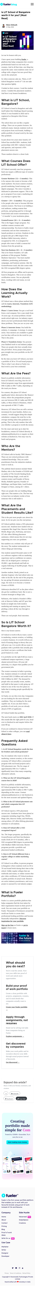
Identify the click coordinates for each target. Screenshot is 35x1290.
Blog (3, 1229)
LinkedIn (15, 1093)
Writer (3, 1250)
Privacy (7, 1272)
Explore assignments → (15, 1035)
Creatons (22, 1223)
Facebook (9, 1098)
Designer (4, 1253)
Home (3, 1217)
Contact (4, 1223)
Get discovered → (13, 1062)
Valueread (25, 1217)
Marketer (4, 1247)
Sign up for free (7, 924)
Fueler (23, 59)
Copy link (22, 1098)
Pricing (4, 1226)
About (3, 1220)
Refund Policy (26, 1272)
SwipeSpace (23, 1220)
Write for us (7, 1238)
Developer (5, 1256)
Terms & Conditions (15, 1272)
